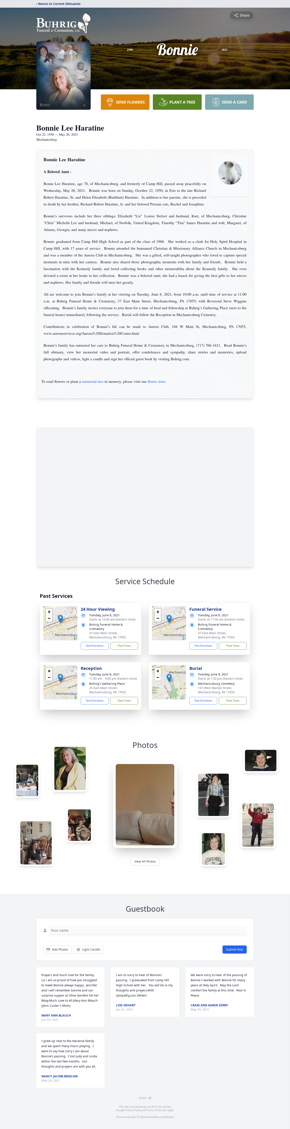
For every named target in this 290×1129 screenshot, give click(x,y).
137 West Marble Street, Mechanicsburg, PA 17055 (216, 690)
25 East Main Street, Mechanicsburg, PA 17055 (107, 690)
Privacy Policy (133, 1110)
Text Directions (94, 646)
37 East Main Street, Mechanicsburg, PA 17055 (107, 635)
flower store (156, 381)
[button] (60, 619)
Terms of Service (156, 1110)
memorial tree (92, 381)
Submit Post (234, 949)
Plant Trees (124, 646)
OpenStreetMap (149, 1117)
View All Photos (145, 861)
